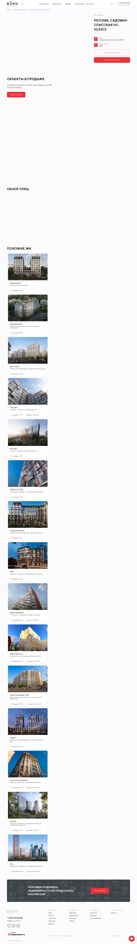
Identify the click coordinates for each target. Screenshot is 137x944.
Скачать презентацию (112, 52)
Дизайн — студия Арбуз (117, 935)
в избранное (101, 15)
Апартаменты (74, 915)
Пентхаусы (73, 918)
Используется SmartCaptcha (14, 940)
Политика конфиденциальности (65, 935)
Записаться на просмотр (112, 60)
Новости (114, 913)
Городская (57, 4)
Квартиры (51, 921)
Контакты (90, 4)
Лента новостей (116, 910)
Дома (50, 913)
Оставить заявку (99, 890)
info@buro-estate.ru (13, 921)
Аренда (51, 924)
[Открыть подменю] (22, 4)
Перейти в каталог (16, 94)
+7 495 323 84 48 (15, 918)
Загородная (44, 4)
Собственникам (95, 918)
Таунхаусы (52, 918)
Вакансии (93, 915)
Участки (51, 915)
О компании (79, 4)
